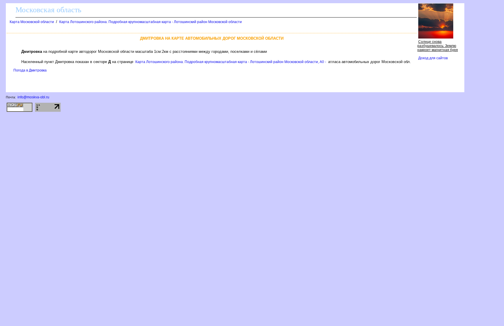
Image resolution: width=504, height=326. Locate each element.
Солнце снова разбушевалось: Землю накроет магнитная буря (437, 46)
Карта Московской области (32, 22)
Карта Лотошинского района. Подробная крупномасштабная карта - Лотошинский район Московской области (150, 22)
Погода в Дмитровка (30, 70)
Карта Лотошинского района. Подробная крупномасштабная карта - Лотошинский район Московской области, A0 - (230, 62)
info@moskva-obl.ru (33, 97)
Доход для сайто (433, 58)
